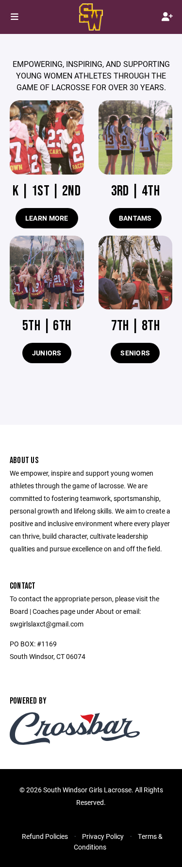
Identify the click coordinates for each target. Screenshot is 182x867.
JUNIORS (47, 352)
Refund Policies (45, 836)
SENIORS (135, 352)
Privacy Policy (103, 836)
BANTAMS (135, 218)
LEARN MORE (46, 218)
